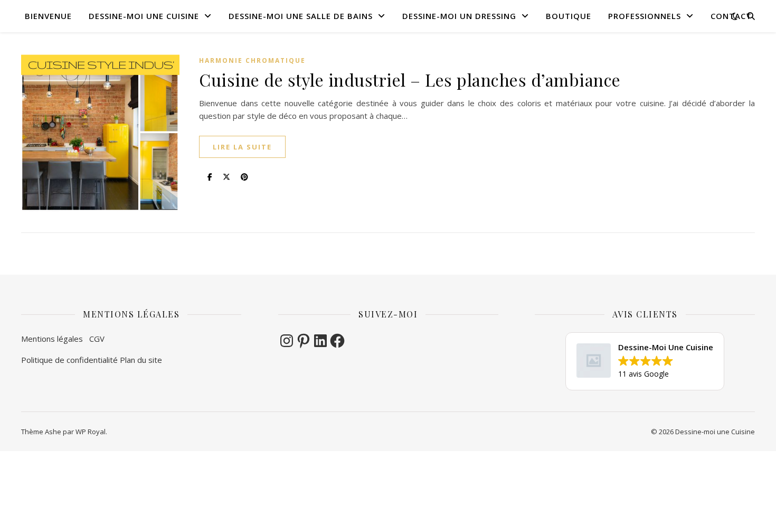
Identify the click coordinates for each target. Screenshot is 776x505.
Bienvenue (48, 16)
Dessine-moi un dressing (459, 16)
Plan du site (141, 359)
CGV (98, 338)
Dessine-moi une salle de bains (301, 16)
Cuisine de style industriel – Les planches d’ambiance (410, 79)
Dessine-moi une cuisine (144, 16)
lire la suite (242, 147)
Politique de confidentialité (69, 359)
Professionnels (644, 16)
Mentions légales (55, 338)
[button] (644, 361)
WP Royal (90, 431)
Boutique (568, 16)
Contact (731, 16)
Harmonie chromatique (252, 60)
